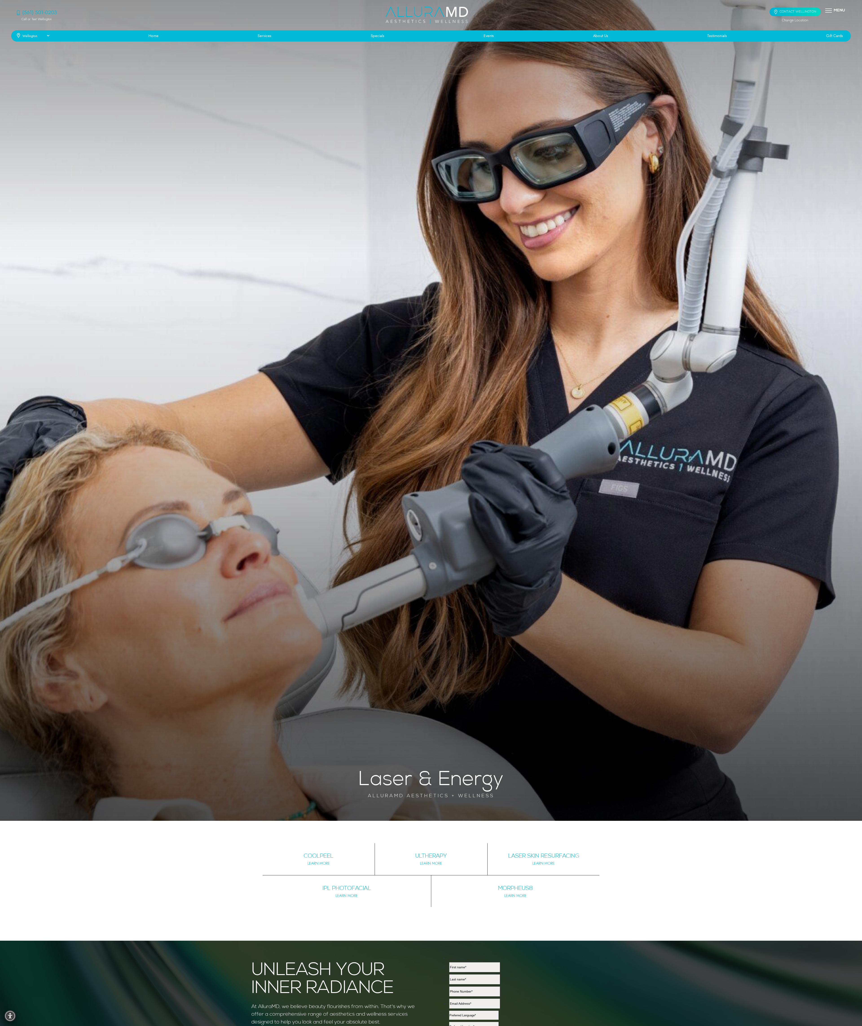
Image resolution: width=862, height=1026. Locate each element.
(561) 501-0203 (39, 12)
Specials (377, 35)
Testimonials (717, 35)
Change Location (795, 20)
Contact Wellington (798, 11)
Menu (839, 10)
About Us (600, 35)
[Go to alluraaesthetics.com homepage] (426, 15)
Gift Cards (834, 35)
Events (489, 35)
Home (153, 35)
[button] (828, 10)
